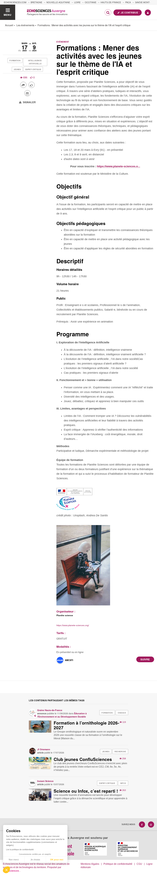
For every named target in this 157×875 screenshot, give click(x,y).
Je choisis (35, 859)
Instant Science (45, 781)
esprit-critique (33, 69)
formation (14, 60)
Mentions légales (90, 864)
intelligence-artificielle (35, 62)
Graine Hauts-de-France (49, 710)
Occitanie (90, 2)
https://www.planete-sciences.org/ (72, 625)
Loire (77, 2)
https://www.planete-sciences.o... (118, 166)
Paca (128, 2)
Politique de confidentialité (117, 864)
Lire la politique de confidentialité (20, 850)
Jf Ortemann (43, 749)
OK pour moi (56, 859)
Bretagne (36, 2)
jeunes (17, 69)
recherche (120, 751)
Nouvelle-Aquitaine (58, 2)
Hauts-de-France (111, 2)
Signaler (29, 102)
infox (123, 783)
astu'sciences (11, 870)
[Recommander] (32, 85)
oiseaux (122, 713)
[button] (6, 869)
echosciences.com (15, 2)
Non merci (14, 859)
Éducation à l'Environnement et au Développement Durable (62, 715)
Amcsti (69, 660)
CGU (139, 864)
